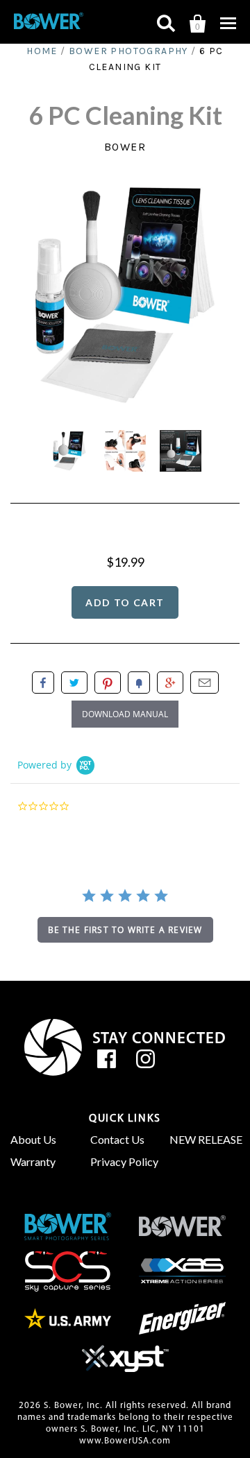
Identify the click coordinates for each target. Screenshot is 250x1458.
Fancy (139, 682)
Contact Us (117, 1139)
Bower (125, 146)
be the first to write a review (125, 930)
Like (43, 682)
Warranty (33, 1161)
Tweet (74, 682)
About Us (33, 1139)
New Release (204, 1139)
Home (42, 51)
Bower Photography (128, 51)
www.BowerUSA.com (125, 1441)
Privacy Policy (124, 1161)
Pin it (107, 682)
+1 (170, 682)
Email (204, 682)
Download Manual (125, 714)
